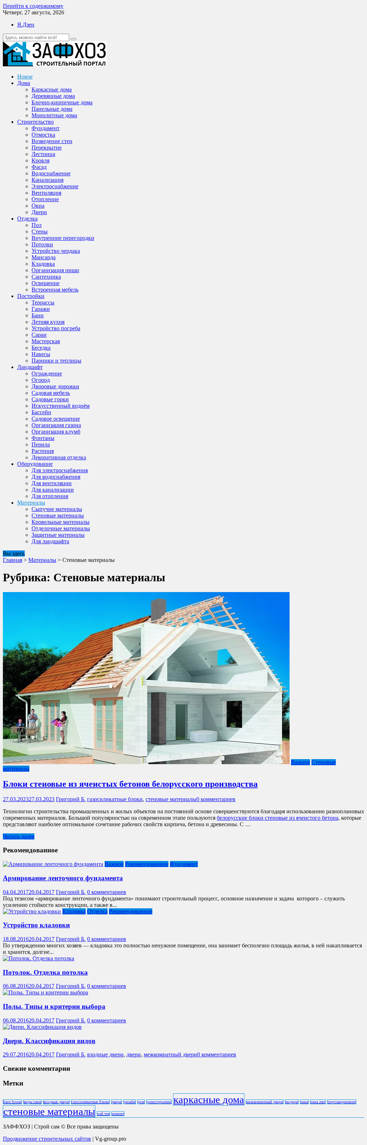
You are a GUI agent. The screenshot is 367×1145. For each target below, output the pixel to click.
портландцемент (342, 1102)
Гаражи (41, 309)
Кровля (40, 160)
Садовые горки (50, 399)
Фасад (39, 167)
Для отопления (50, 496)
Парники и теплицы (56, 361)
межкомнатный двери (170, 1054)
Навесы (41, 354)
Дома (23, 83)
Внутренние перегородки (63, 238)
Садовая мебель (51, 393)
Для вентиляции (52, 483)
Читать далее (18, 836)
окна (304, 1102)
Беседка (41, 348)
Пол (37, 225)
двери (134, 1054)
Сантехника (46, 277)
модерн (291, 1102)
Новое (25, 77)
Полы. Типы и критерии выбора (54, 1006)
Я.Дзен (25, 25)
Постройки (30, 296)
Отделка (27, 219)
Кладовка (43, 264)
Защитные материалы (58, 535)
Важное (300, 762)
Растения (43, 451)
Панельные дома (52, 109)
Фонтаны (43, 438)
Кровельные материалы (61, 522)
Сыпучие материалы (57, 509)
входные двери (105, 1054)
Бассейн (41, 412)
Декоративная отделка (59, 457)
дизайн (129, 1102)
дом (141, 1102)
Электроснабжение (55, 186)
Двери (39, 212)
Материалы (31, 503)
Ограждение (47, 373)
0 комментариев (215, 799)
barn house (12, 1102)
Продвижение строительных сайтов (47, 1139)
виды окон (32, 1102)
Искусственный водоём (61, 406)
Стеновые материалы (58, 515)
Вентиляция (46, 193)
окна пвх (317, 1102)
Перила (41, 444)
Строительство (35, 122)
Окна (38, 206)
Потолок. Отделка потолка (45, 972)
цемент (118, 1114)
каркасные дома (208, 1099)
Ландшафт (30, 367)
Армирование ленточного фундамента (63, 878)
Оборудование (35, 464)
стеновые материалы (171, 799)
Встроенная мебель (55, 290)
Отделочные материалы (61, 528)
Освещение (45, 283)
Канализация (47, 180)
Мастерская (46, 341)
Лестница (43, 154)
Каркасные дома (52, 89)
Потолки (42, 244)
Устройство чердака (56, 251)
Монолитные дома (54, 115)
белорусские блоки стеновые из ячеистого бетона (277, 818)
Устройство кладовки (36, 925)
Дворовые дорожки (55, 386)
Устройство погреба (56, 328)
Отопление (45, 199)
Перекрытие (47, 148)
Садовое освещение (56, 419)
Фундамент (45, 128)
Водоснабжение (51, 173)
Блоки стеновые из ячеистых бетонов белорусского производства (130, 784)
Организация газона (56, 425)
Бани (38, 315)
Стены (40, 231)
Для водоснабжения (56, 477)
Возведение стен (52, 141)
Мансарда (44, 257)
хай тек (103, 1114)
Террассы (43, 302)
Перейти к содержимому (33, 6)
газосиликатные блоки (115, 799)
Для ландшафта (50, 541)
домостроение (159, 1102)
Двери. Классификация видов (49, 1041)
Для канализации (53, 490)
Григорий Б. (71, 799)
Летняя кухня (48, 322)
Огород (41, 380)
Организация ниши (55, 270)
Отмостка (43, 135)
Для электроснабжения (60, 470)
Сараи (39, 335)
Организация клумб (56, 432)
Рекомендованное (146, 864)
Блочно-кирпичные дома (62, 102)
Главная (12, 560)
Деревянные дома (53, 96)
